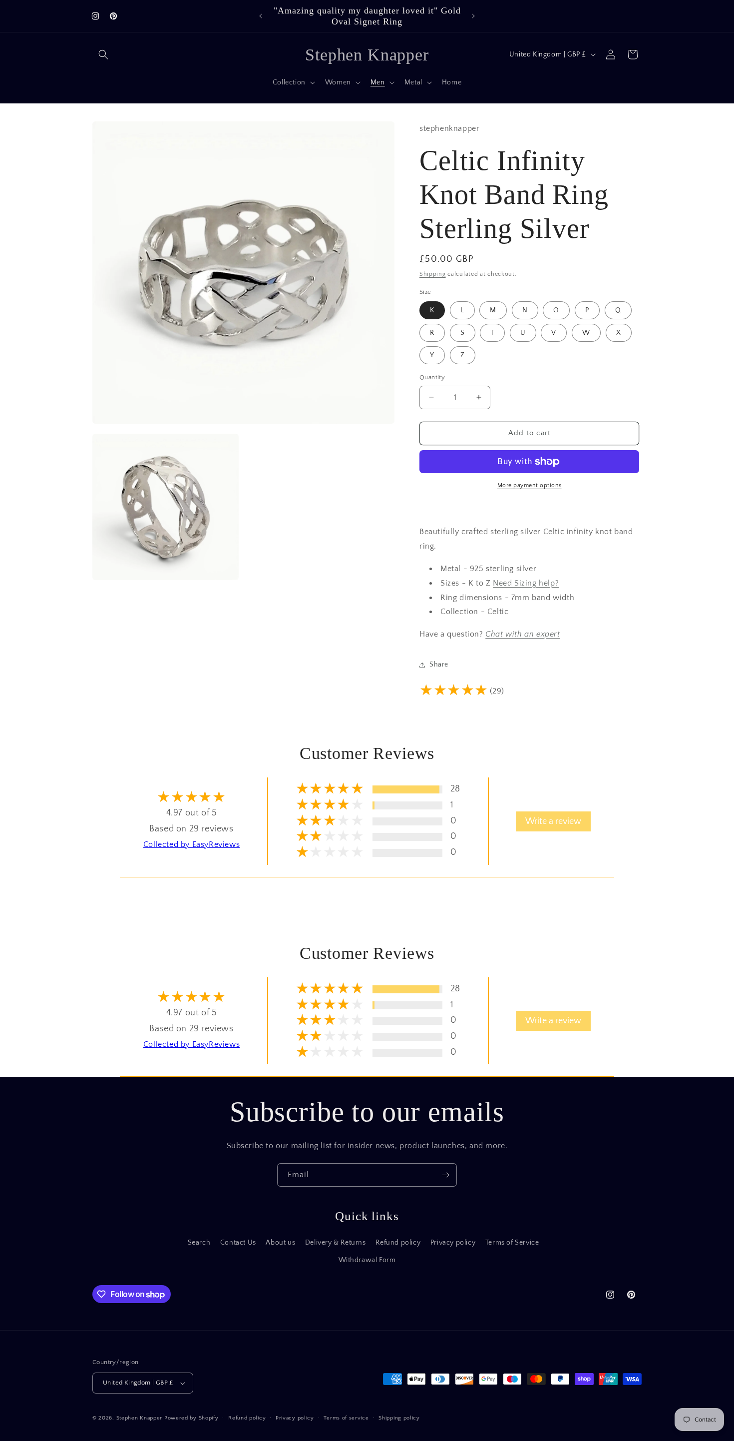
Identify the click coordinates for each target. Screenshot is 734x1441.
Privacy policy (452, 1243)
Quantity (432, 377)
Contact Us (238, 1243)
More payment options (529, 485)
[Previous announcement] (261, 15)
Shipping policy (399, 1418)
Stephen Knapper (139, 1418)
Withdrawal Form (367, 1260)
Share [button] (438, 665)
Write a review (553, 821)
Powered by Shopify (191, 1418)
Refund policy (397, 1243)
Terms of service (346, 1418)
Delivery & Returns (335, 1243)
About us (280, 1243)
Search (199, 1243)
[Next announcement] (473, 15)
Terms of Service (512, 1243)
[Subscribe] (445, 1175)
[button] (103, 54)
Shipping (432, 274)
